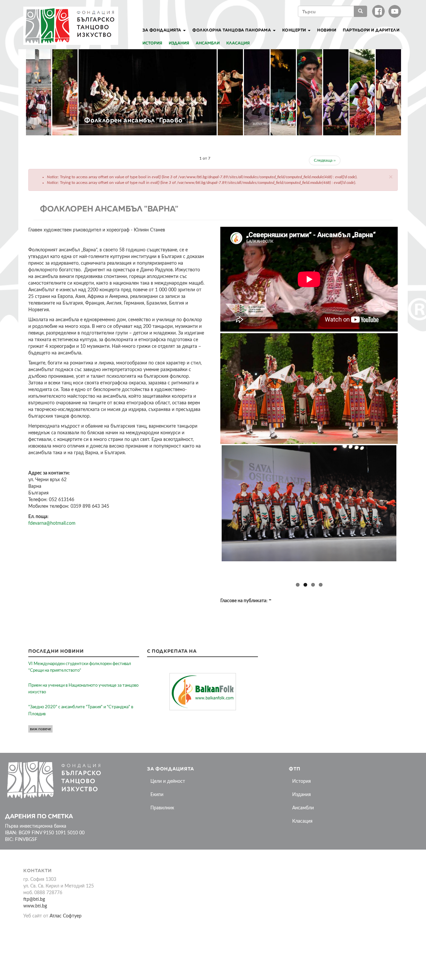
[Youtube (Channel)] (394, 11)
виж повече (40, 729)
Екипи (156, 794)
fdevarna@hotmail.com (52, 523)
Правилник (162, 808)
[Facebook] (378, 11)
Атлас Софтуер (66, 916)
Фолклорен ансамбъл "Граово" (134, 120)
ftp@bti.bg (34, 899)
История (152, 43)
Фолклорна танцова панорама (232, 30)
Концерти (295, 30)
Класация (238, 43)
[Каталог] (73, 26)
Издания (179, 43)
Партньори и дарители (371, 30)
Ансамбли (208, 43)
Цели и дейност (167, 781)
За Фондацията (162, 30)
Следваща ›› (324, 160)
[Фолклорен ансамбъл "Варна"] (309, 388)
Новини (326, 30)
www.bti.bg (35, 906)
